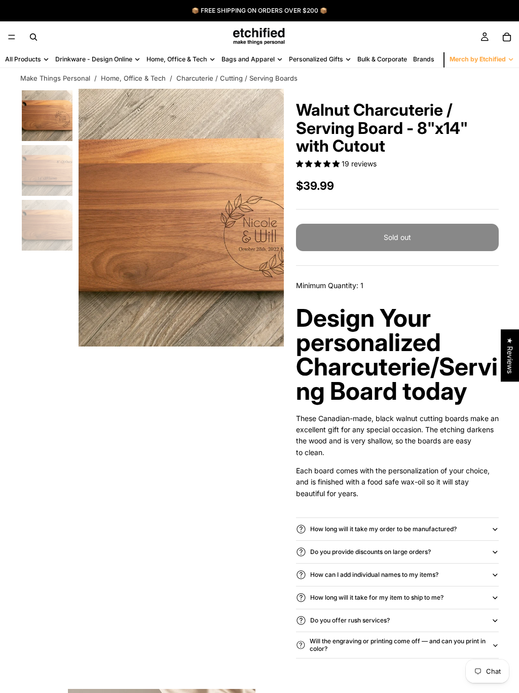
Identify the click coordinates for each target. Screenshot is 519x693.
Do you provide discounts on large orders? (370, 552)
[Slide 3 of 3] (47, 225)
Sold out (397, 237)
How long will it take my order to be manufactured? (383, 529)
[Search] (33, 37)
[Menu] (11, 37)
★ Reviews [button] (510, 355)
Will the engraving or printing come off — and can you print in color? (398, 644)
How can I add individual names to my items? (374, 574)
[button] (319, 163)
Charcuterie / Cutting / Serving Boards (237, 78)
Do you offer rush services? (350, 620)
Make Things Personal (55, 78)
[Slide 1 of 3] (47, 115)
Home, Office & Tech (133, 78)
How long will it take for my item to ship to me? (376, 597)
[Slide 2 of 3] (47, 170)
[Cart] (507, 37)
